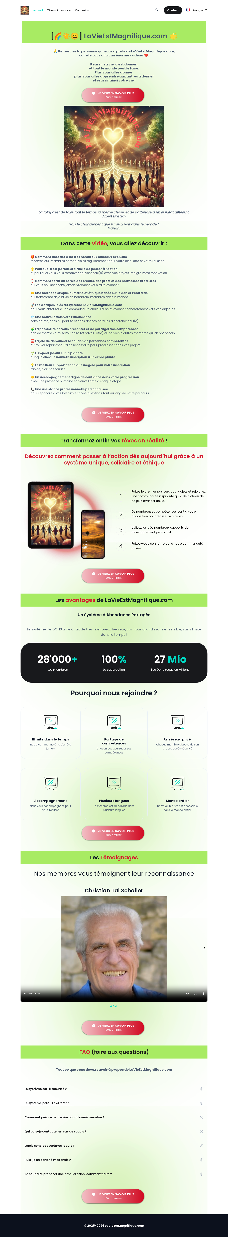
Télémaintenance (59, 10)
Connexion (82, 10)
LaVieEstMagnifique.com (125, 36)
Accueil (38, 10)
